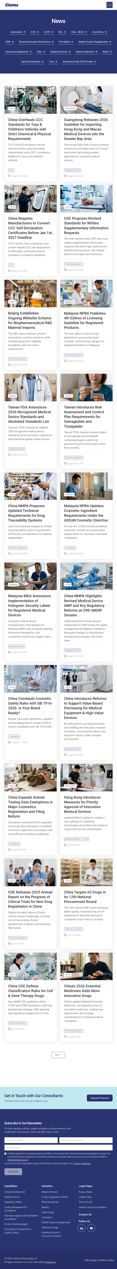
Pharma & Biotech (73, 264)
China (12, 108)
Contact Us (85, 1214)
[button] (109, 5)
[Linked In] (81, 1228)
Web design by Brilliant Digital (99, 1260)
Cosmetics (70, 548)
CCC (11, 170)
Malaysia (69, 302)
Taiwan (12, 396)
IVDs (85, 839)
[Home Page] (11, 4)
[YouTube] (91, 1228)
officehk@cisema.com (17, 1160)
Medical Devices (72, 170)
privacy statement (82, 1163)
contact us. (50, 1262)
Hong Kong (70, 108)
